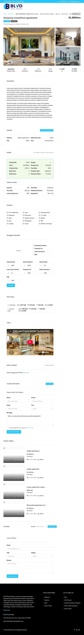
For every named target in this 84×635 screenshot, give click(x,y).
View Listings (49, 383)
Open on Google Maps (47, 130)
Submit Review (12, 576)
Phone (33, 397)
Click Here (26, 372)
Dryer (10, 218)
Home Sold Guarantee (33, 14)
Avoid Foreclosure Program (47, 14)
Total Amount (11, 262)
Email (8, 405)
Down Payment (28, 262)
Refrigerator (28, 221)
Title (8, 552)
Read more (6, 610)
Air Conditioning (13, 212)
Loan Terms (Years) (13, 269)
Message (9, 412)
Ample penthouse (33, 451)
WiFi (42, 221)
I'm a (32, 405)
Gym (10, 221)
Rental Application (74, 14)
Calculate (11, 285)
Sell (17, 14)
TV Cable (43, 215)
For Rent (14, 21)
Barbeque (11, 215)
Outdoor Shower (29, 218)
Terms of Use (30, 427)
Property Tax (27, 269)
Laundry (11, 223)
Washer (43, 218)
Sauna (27, 223)
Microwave (28, 215)
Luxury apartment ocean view (37, 487)
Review (9, 560)
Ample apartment (33, 469)
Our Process (22, 14)
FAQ (45, 603)
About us (58, 14)
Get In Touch (64, 14)
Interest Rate (43, 262)
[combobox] (42, 408)
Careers (46, 600)
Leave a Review (52, 526)
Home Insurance (44, 269)
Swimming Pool (45, 212)
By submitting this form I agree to (21, 427)
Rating (33, 552)
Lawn (26, 212)
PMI (8, 277)
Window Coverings (46, 223)
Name (8, 397)
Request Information (14, 432)
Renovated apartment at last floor (39, 505)
